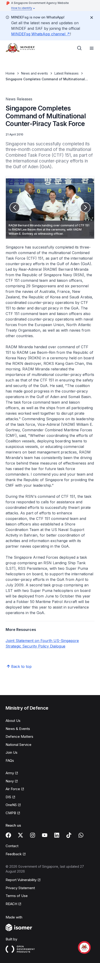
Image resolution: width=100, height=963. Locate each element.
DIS (10, 797)
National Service (18, 744)
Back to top (21, 666)
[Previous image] (15, 207)
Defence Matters (19, 736)
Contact (12, 846)
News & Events (18, 728)
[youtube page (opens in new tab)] (44, 835)
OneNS (13, 805)
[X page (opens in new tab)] (20, 835)
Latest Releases (66, 73)
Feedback (16, 854)
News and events (34, 73)
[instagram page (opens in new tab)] (32, 835)
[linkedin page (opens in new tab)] (57, 835)
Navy (12, 781)
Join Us (11, 752)
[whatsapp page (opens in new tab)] (81, 835)
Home (10, 73)
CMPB (13, 813)
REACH (13, 904)
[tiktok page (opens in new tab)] (69, 835)
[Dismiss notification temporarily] (91, 17)
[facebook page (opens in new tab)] (8, 835)
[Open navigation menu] (91, 48)
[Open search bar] (79, 48)
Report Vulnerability (21, 880)
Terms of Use (17, 896)
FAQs (10, 760)
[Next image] (85, 207)
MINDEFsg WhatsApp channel (40, 34)
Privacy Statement (20, 888)
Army (12, 773)
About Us (13, 720)
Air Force (15, 789)
